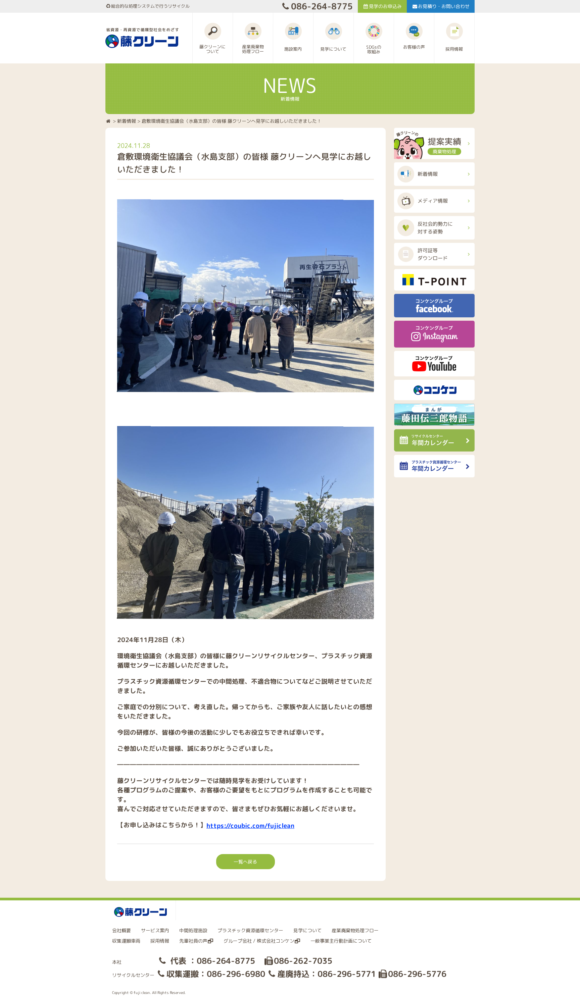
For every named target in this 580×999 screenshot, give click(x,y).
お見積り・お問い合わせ (444, 6)
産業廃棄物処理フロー (355, 930)
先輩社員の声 (193, 941)
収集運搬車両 (126, 941)
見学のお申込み (385, 6)
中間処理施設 (193, 930)
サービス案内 (155, 930)
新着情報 (126, 120)
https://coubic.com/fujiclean (250, 825)
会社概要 (121, 930)
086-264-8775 (322, 6)
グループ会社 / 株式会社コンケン (259, 941)
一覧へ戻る (245, 861)
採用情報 (159, 941)
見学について (307, 930)
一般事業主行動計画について (341, 941)
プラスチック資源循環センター (250, 930)
